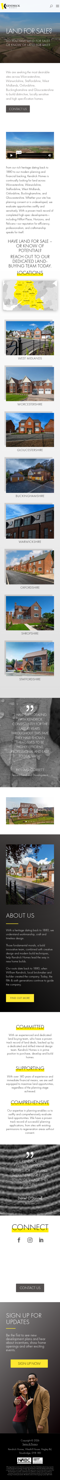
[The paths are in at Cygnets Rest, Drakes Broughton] (42, 1254)
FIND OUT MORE (20, 998)
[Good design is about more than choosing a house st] (17, 1254)
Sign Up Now (29, 1363)
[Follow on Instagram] (30, 1240)
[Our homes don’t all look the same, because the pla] (42, 1269)
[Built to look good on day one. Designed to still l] (17, 1269)
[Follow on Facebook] (19, 1240)
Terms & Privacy (30, 1444)
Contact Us (18, 109)
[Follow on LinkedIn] (41, 1240)
